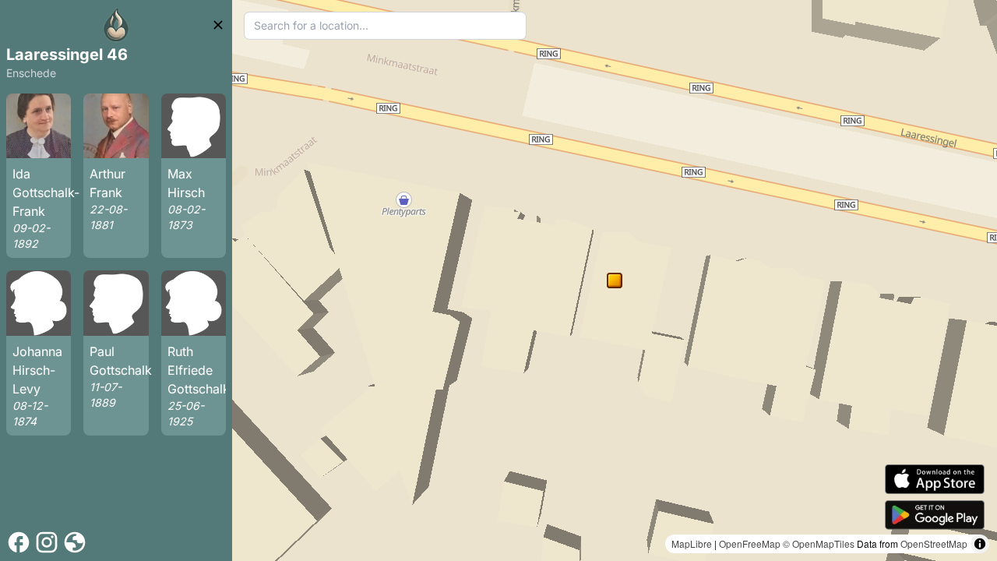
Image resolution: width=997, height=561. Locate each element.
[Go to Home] (116, 25)
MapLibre (691, 543)
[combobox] (385, 25)
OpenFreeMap (749, 543)
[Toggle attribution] (980, 544)
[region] (614, 280)
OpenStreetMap (933, 543)
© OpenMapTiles (818, 543)
